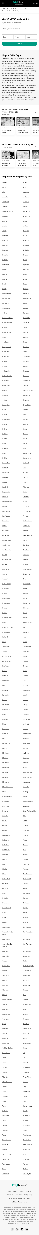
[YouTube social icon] (26, 1229)
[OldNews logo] (19, 2)
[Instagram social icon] (22, 1229)
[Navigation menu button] (3, 3)
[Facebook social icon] (12, 1229)
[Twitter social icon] (17, 1229)
